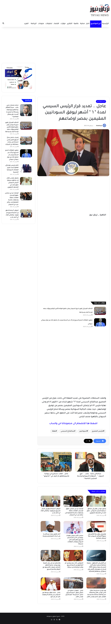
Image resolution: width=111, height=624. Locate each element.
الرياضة (33, 24)
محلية (82, 24)
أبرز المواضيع (96, 24)
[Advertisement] (55, 44)
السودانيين (83, 431)
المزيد (26, 24)
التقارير (69, 24)
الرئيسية (105, 24)
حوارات (63, 24)
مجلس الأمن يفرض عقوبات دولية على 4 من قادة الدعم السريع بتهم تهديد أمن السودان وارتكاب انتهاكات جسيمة (74, 540)
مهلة (54, 431)
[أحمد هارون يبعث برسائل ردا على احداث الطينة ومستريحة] (50, 526)
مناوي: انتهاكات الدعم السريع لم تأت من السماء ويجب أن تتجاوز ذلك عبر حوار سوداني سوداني (11, 155)
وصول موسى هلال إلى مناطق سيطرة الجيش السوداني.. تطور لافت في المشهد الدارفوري (96, 511)
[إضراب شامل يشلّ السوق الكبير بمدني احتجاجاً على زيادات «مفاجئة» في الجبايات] (26, 141)
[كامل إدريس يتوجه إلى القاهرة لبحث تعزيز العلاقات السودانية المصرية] (26, 168)
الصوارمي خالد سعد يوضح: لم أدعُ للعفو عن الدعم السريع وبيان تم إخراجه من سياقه (74, 565)
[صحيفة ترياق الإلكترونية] (99, 10)
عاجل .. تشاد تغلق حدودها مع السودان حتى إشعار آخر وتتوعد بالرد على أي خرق (51, 595)
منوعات (41, 24)
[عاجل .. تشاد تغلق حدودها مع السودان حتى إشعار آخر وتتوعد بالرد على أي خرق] (50, 584)
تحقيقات (48, 24)
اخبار (87, 24)
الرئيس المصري (97, 431)
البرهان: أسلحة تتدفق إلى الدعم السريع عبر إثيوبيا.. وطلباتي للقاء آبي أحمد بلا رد (50, 511)
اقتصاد (56, 24)
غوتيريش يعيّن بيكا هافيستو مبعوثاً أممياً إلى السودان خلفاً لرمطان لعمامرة (97, 536)
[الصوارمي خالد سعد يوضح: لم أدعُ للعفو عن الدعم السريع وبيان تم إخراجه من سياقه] (73, 555)
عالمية (76, 24)
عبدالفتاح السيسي (67, 431)
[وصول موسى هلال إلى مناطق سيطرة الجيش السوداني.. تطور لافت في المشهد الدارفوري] (96, 501)
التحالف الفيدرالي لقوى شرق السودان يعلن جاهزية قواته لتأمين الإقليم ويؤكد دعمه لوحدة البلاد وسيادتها (11, 127)
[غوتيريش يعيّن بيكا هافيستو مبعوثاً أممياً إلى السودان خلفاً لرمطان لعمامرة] (96, 526)
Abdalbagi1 (99, 125)
